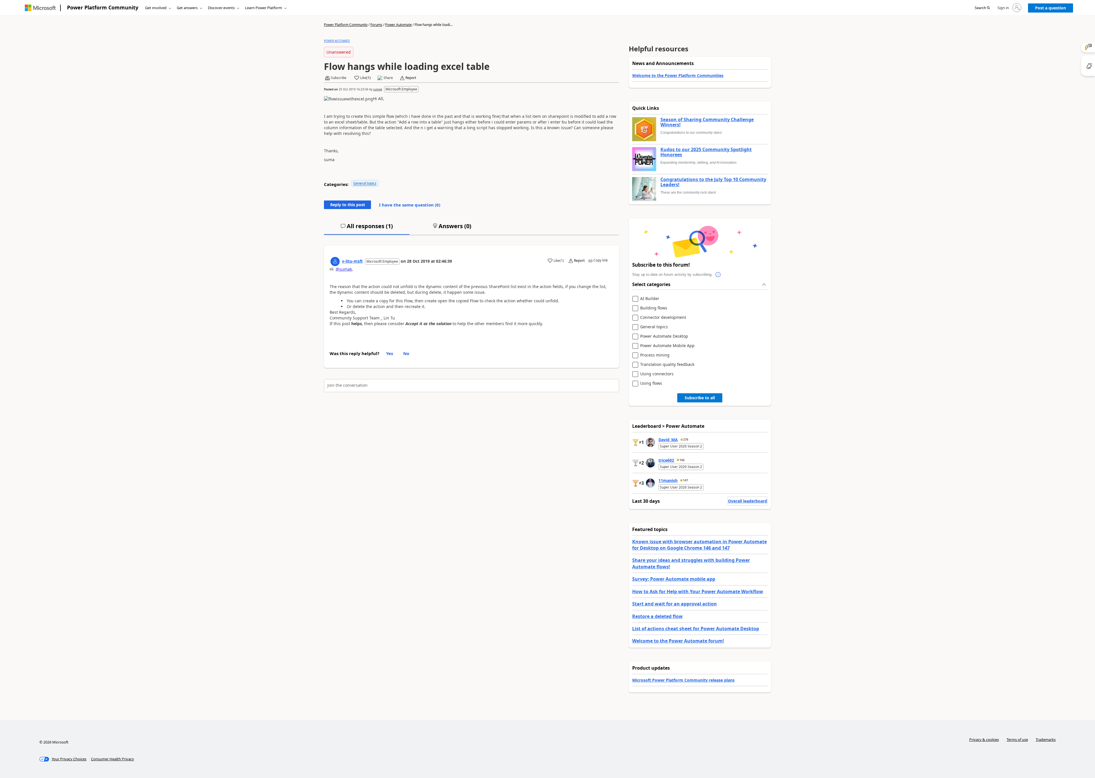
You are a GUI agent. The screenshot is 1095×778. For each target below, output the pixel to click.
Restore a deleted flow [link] (657, 616)
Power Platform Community (102, 7)
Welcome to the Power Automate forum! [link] (678, 641)
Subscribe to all (700, 397)
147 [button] (685, 480)
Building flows (653, 308)
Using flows (651, 383)
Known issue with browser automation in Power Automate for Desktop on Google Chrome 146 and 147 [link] (699, 544)
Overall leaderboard (747, 501)
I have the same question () (409, 205)
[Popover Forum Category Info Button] (718, 274)
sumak (377, 89)
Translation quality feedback (667, 364)
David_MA (668, 439)
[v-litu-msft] (335, 261)
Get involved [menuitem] (156, 7)
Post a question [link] (1050, 8)
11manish (668, 480)
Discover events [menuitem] (221, 7)
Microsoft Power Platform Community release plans (683, 680)
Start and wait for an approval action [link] (674, 604)
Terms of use (1017, 739)
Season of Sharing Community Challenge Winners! (707, 122)
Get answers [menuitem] (187, 7)
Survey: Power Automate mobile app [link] (673, 579)
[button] (982, 8)
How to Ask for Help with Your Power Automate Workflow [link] (697, 591)
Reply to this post (347, 204)
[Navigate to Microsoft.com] (40, 8)
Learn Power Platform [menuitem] (263, 7)
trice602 (666, 460)
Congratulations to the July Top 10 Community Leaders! (713, 182)
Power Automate (398, 24)
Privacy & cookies (984, 739)
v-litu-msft (352, 261)
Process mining (655, 355)
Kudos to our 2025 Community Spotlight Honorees (706, 152)
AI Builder (649, 298)
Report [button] (410, 78)
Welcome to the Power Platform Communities (677, 75)
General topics (364, 183)
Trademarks (1046, 739)
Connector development (663, 317)
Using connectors (657, 374)
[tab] (366, 228)
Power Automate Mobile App (667, 345)
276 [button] (685, 439)
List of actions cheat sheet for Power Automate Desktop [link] (695, 628)
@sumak (344, 269)
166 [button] (682, 460)
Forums (376, 24)
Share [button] (388, 78)
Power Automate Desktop (664, 336)
